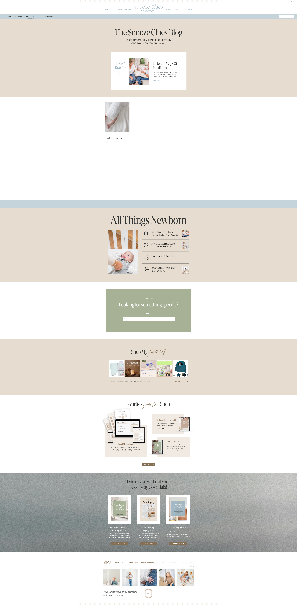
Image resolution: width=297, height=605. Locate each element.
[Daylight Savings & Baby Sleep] (185, 257)
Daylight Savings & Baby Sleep (162, 256)
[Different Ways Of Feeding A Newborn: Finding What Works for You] (139, 71)
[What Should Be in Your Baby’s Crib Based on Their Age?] (185, 245)
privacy (191, 593)
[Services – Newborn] (117, 117)
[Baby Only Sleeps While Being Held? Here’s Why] (185, 270)
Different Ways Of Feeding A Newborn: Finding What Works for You (164, 235)
